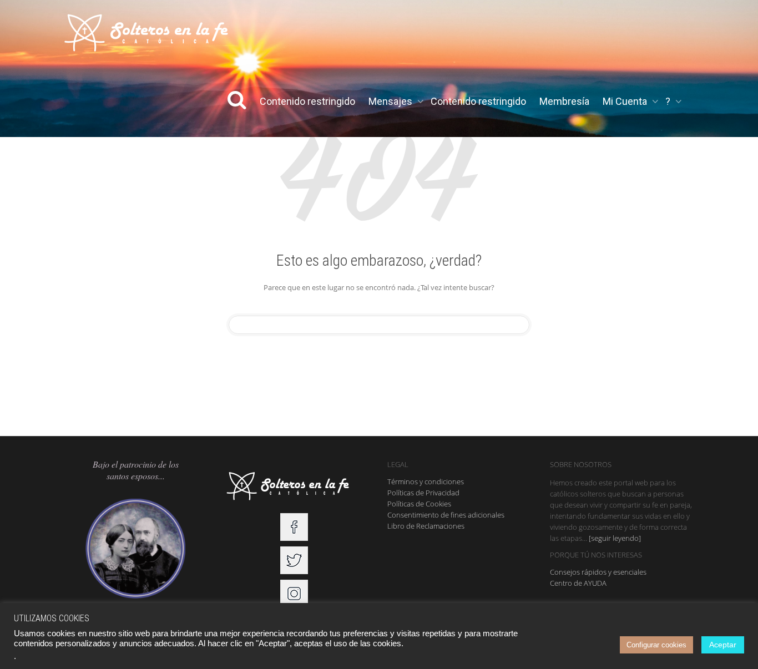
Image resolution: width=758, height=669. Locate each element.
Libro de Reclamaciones (425, 526)
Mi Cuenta (626, 101)
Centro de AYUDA (578, 583)
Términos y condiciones (425, 481)
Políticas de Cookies (419, 504)
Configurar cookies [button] (656, 645)
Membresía (564, 101)
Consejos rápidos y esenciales (598, 572)
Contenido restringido (307, 101)
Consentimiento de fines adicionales (445, 515)
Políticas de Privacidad (423, 493)
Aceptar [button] (722, 644)
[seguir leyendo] (615, 538)
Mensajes (391, 101)
